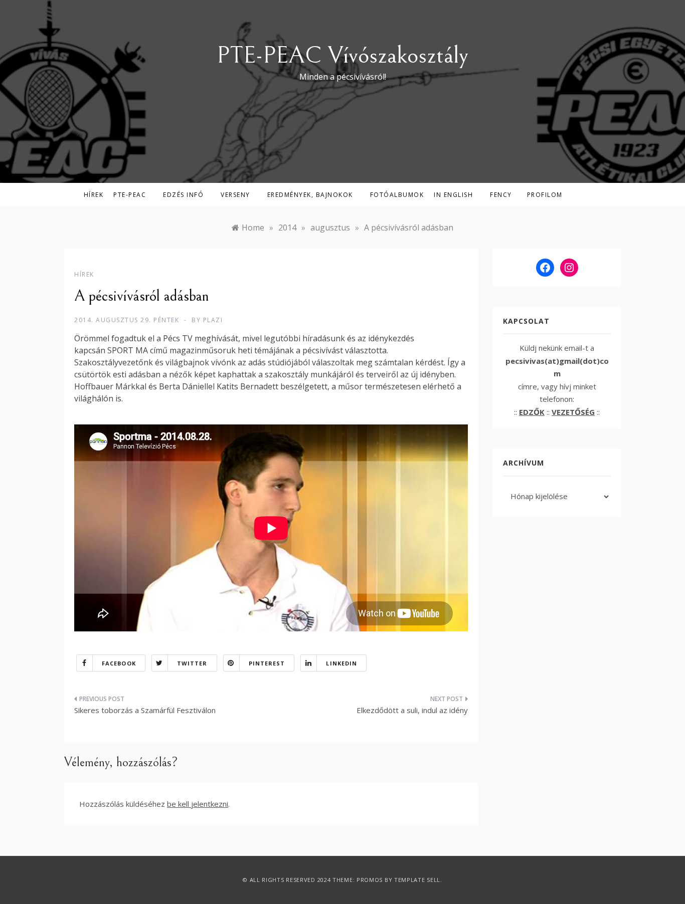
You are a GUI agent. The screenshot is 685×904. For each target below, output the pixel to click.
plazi (213, 320)
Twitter (192, 663)
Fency (501, 194)
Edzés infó (183, 194)
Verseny (235, 194)
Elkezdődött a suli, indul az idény (412, 710)
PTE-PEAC (129, 194)
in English (453, 194)
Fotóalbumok (397, 194)
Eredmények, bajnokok (310, 194)
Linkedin (341, 663)
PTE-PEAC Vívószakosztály (342, 55)
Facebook (119, 663)
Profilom (545, 194)
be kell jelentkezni (197, 804)
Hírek (94, 194)
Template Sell (417, 879)
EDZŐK (532, 412)
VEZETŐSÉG (573, 412)
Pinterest (267, 663)
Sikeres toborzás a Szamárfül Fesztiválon (145, 710)
